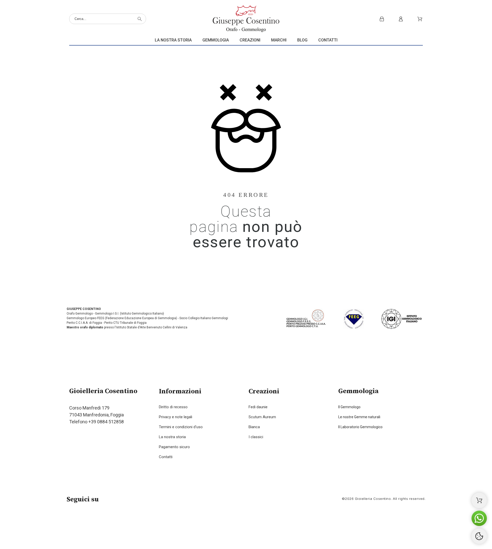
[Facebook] (73, 518)
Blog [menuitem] (302, 40)
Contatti (165, 457)
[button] (479, 518)
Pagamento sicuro (174, 447)
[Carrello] (479, 500)
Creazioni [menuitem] (250, 40)
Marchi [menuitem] (278, 40)
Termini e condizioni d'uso (181, 427)
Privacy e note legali (175, 417)
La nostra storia (172, 437)
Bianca (254, 427)
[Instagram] (87, 518)
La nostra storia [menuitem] (173, 40)
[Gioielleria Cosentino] (246, 19)
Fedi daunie (258, 407)
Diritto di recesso (173, 407)
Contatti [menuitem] (327, 40)
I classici (256, 437)
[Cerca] (139, 19)
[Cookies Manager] (479, 536)
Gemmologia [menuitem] (215, 40)
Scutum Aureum (262, 417)
